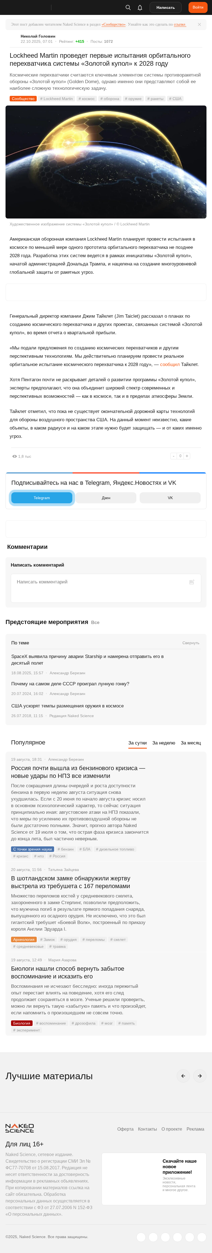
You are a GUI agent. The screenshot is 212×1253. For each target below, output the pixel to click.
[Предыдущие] (183, 1076)
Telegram (42, 498)
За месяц (191, 743)
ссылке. (180, 24)
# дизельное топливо (115, 849)
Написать (166, 7)
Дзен (106, 498)
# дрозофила (84, 1023)
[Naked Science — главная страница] (34, 7)
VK (170, 498)
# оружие (133, 98)
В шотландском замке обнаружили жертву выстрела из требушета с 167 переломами (70, 882)
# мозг (107, 1023)
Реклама (195, 1129)
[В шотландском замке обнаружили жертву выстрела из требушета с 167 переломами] (177, 899)
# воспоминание (51, 1023)
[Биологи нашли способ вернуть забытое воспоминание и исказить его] (177, 989)
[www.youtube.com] (165, 1237)
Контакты (147, 1129)
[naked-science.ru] (201, 1237)
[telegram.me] (189, 1237)
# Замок (47, 939)
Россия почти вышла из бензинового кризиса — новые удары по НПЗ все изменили (78, 772)
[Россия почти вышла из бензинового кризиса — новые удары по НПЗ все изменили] (177, 788)
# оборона (109, 98)
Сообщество (23, 98)
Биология (21, 1023)
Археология (24, 939)
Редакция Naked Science (71, 716)
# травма (57, 946)
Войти (198, 7)
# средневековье (28, 946)
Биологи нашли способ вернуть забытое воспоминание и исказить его (67, 972)
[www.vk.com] (153, 1237)
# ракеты (155, 98)
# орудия (68, 939)
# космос (87, 98)
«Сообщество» (114, 24)
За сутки (137, 743)
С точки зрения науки (32, 849)
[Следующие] (199, 1076)
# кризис (20, 856)
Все (95, 622)
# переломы (94, 939)
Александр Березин (67, 673)
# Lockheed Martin (56, 98)
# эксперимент (26, 1030)
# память (126, 1023)
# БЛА (85, 849)
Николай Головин (38, 36)
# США (175, 98)
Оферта (125, 1129)
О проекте (171, 1129)
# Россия (57, 856)
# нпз (39, 856)
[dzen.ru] (177, 1237)
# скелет (118, 939)
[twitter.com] (141, 1237)
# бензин (66, 849)
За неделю (163, 743)
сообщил (169, 364)
